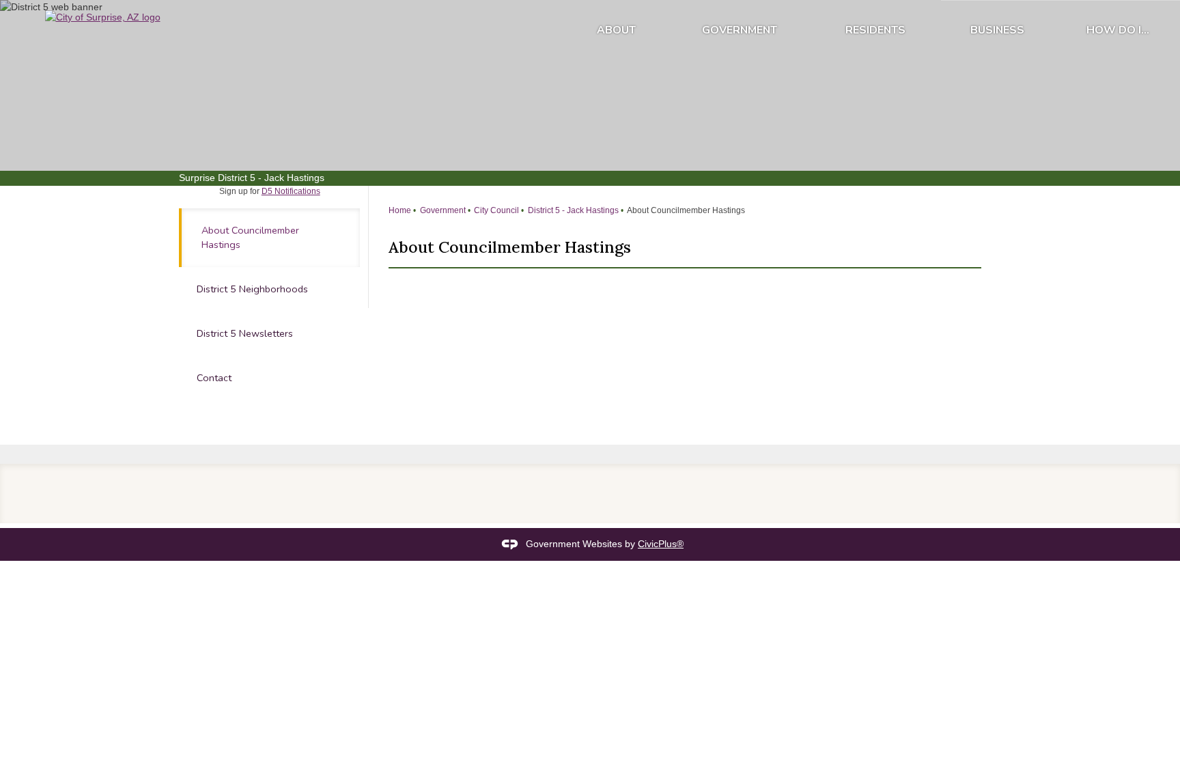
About (616, 30)
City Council (495, 210)
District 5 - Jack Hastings (572, 210)
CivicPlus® (661, 543)
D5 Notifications (291, 191)
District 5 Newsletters (245, 333)
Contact (214, 378)
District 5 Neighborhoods (252, 289)
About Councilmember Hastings (250, 237)
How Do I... (1117, 30)
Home (400, 210)
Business (997, 30)
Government (739, 30)
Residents (875, 30)
